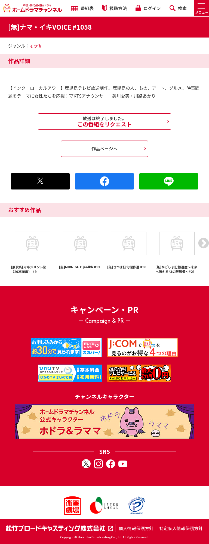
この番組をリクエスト (104, 121)
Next (203, 243)
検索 (182, 8)
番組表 (86, 8)
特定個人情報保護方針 (181, 528)
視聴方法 (117, 8)
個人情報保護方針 (136, 528)
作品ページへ (104, 148)
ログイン (151, 8)
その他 (35, 46)
